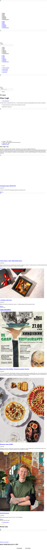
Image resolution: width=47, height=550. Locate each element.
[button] (2, 307)
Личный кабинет (5, 19)
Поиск (1, 42)
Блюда (3, 14)
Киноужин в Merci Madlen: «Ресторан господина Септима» (14, 369)
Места (3, 15)
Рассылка (4, 18)
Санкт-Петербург (5, 100)
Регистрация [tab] (27, 548)
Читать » (1, 191)
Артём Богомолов (4, 513)
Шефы (3, 13)
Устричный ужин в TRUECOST (8, 185)
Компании (4, 17)
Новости (4, 16)
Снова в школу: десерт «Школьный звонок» (11, 260)
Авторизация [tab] (19, 548)
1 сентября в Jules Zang (6, 300)
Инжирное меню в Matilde (6, 444)
